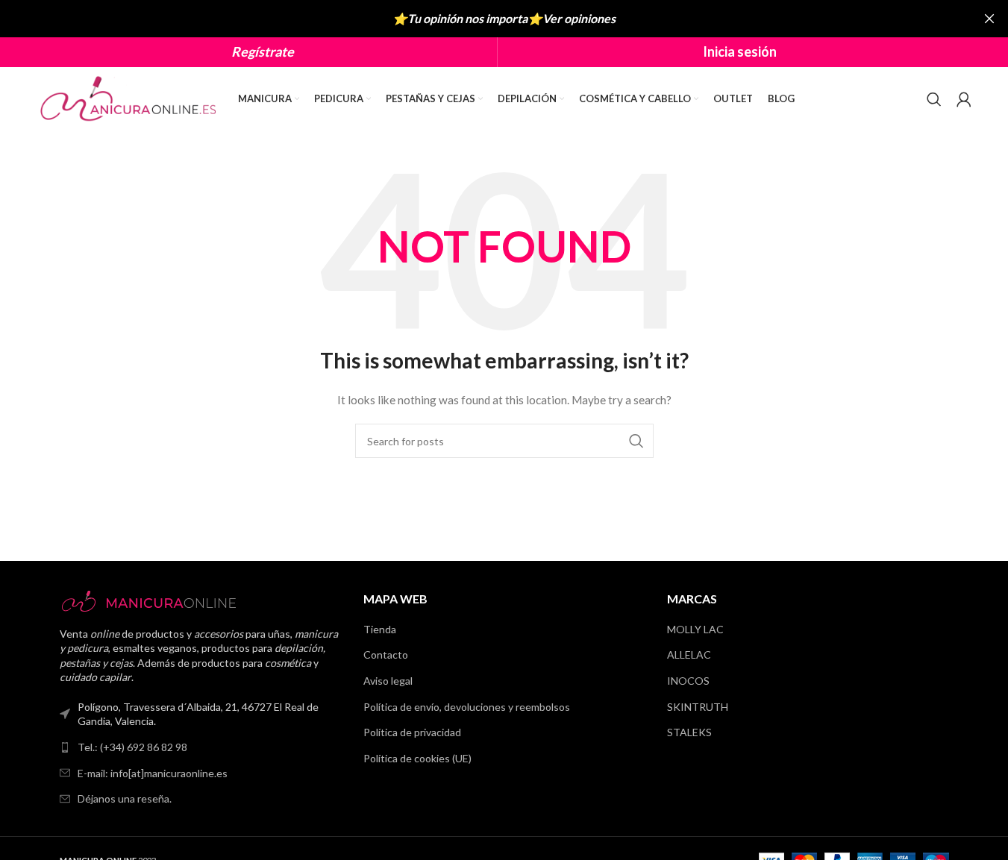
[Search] (934, 99)
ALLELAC (689, 654)
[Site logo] (130, 97)
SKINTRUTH (697, 706)
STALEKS (689, 732)
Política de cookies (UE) (417, 758)
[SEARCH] (636, 441)
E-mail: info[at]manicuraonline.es (153, 773)
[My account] (964, 99)
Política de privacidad (412, 732)
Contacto (385, 654)
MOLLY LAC (695, 629)
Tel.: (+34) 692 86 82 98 (132, 747)
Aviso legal (388, 680)
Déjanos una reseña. (125, 798)
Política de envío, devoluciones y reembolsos (466, 706)
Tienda (379, 629)
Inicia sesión (740, 51)
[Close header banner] (989, 18)
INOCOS (688, 680)
